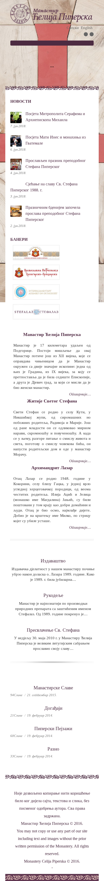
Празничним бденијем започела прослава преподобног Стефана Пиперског (52, 213)
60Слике (16, 736)
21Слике (16, 715)
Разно (53, 749)
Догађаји (53, 708)
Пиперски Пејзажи (53, 728)
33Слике (16, 756)
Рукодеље (53, 595)
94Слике (16, 695)
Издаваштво (53, 560)
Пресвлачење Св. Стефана (53, 630)
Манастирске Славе (53, 687)
